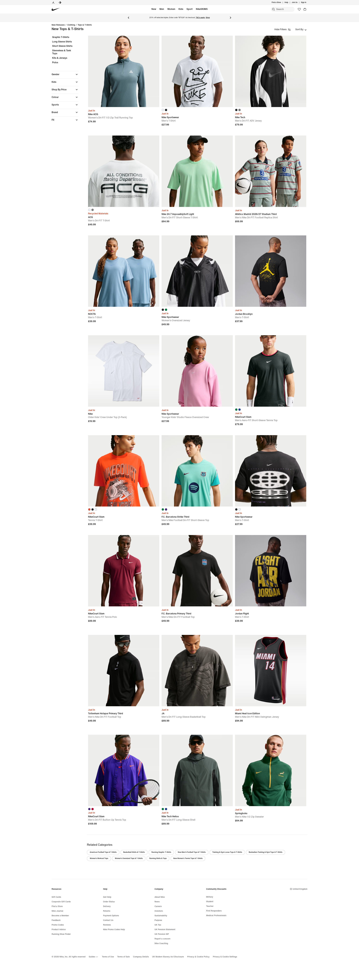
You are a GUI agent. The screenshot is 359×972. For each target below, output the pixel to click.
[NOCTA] (123, 271)
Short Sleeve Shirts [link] (62, 46)
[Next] (230, 17)
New (153, 9)
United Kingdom (300, 889)
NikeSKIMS (202, 9)
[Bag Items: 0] (304, 9)
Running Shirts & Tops (158, 858)
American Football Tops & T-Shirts (103, 852)
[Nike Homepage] (56, 9)
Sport (190, 9)
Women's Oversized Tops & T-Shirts (129, 858)
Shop (208, 18)
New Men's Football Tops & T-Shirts (192, 852)
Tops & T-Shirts (85, 25)
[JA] (197, 670)
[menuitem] (289, 2)
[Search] (273, 9)
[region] (63, 81)
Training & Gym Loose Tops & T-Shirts (227, 852)
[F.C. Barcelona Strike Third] (197, 471)
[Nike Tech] (270, 71)
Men (161, 9)
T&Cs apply (200, 18)
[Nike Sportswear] (197, 71)
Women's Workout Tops (99, 858)
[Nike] (123, 371)
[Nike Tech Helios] (197, 770)
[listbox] (300, 29)
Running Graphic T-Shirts (161, 852)
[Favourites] (299, 9)
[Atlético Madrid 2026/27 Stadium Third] (270, 171)
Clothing (71, 25)
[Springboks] (270, 770)
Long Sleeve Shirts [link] (62, 41)
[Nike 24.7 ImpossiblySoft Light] (197, 171)
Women (171, 9)
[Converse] (60, 2)
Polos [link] (55, 62)
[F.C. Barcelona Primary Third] (197, 570)
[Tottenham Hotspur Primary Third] (123, 670)
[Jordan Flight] (270, 570)
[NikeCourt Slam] (270, 371)
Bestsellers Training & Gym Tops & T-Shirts (265, 852)
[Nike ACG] (123, 71)
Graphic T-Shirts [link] (60, 37)
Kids (181, 9)
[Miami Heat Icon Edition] (270, 670)
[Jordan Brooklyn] (270, 271)
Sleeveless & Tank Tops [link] (61, 52)
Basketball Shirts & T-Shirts (134, 852)
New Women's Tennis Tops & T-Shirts (187, 858)
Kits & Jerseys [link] (59, 58)
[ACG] (123, 171)
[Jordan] (53, 2)
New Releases (58, 25)
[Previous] (128, 17)
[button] (65, 74)
